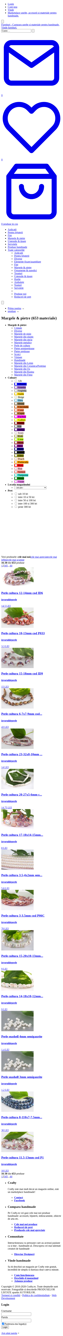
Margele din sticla (23, 339)
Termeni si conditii (10, 1295)
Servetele (12, 244)
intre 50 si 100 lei (26, 500)
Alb (19, 381)
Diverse (18, 258)
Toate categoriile (16, 250)
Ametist (21, 387)
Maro (20, 442)
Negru (21, 452)
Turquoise (22, 475)
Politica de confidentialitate (36, 1295)
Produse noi (20, 293)
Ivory (20, 433)
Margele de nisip (22, 333)
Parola (4, 1317)
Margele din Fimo (23, 374)
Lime (20, 439)
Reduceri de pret (22, 296)
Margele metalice (23, 342)
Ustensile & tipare (17, 241)
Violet (20, 481)
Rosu (20, 465)
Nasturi (18, 285)
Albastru (22, 384)
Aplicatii (12, 229)
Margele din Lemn (23, 363)
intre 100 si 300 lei (27, 503)
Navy (20, 449)
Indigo (21, 429)
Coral (20, 410)
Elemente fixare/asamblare (27, 261)
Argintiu (21, 390)
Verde (20, 478)
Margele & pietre (16, 238)
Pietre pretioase (22, 351)
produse (12, 311)
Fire (10, 235)
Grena (20, 423)
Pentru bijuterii (15, 232)
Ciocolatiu (23, 407)
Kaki (20, 436)
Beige (20, 397)
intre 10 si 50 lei (25, 497)
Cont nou (12, 7)
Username (6, 1311)
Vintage (18, 357)
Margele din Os (22, 369)
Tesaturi (18, 273)
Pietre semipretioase (24, 348)
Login (11, 4)
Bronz (20, 403)
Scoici (17, 354)
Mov (20, 446)
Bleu (20, 400)
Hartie (17, 279)
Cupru (21, 413)
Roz (19, 468)
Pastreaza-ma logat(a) (15, 1324)
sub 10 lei (22, 493)
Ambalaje (19, 282)
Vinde (11, 9)
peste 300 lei (24, 506)
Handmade (19, 360)
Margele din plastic (24, 336)
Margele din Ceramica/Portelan (30, 366)
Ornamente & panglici (25, 270)
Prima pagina (14, 308)
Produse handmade (17, 247)
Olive (20, 455)
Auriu (20, 394)
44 (11, 565)
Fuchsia (21, 416)
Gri (19, 426)
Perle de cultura (22, 345)
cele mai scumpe (16, 559)
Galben (21, 420)
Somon (21, 472)
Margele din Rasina (24, 371)
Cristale (18, 328)
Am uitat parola (9, 1333)
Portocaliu (22, 462)
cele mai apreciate (39, 556)
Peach (20, 459)
